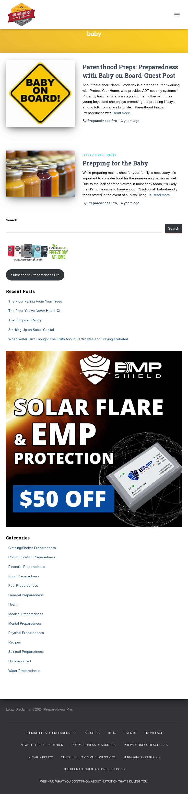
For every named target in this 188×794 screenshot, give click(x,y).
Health (13, 604)
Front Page (153, 733)
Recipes (14, 642)
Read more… (123, 113)
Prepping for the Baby (115, 163)
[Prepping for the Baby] (40, 174)
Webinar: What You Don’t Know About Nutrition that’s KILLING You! (94, 781)
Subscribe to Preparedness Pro (35, 275)
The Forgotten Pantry (25, 320)
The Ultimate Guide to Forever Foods (94, 769)
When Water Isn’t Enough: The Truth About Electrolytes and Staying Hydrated (68, 339)
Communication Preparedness (31, 557)
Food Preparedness (99, 155)
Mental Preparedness (25, 623)
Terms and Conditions (141, 757)
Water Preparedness (24, 671)
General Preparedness (26, 595)
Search (11, 220)
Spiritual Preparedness (26, 652)
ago (129, 121)
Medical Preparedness (25, 614)
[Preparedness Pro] (23, 14)
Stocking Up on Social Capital (31, 330)
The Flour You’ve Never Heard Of (34, 311)
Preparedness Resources (94, 745)
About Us (92, 733)
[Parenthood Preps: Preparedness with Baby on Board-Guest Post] (40, 93)
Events (130, 733)
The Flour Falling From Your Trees (35, 301)
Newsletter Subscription (42, 745)
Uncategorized (19, 661)
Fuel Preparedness (23, 585)
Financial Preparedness (26, 567)
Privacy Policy (41, 757)
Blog (112, 733)
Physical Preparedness (26, 633)
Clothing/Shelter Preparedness (32, 548)
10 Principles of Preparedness (50, 733)
